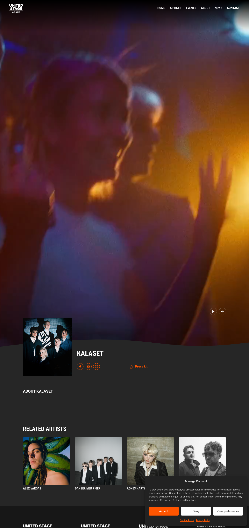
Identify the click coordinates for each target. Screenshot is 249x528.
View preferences (228, 511)
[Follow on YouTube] (88, 366)
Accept (163, 511)
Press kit (140, 366)
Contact (233, 8)
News (218, 8)
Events (191, 8)
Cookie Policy (187, 520)
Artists (175, 8)
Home (161, 8)
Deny (196, 511)
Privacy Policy (203, 520)
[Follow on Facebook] (80, 366)
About (205, 8)
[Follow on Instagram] (96, 366)
